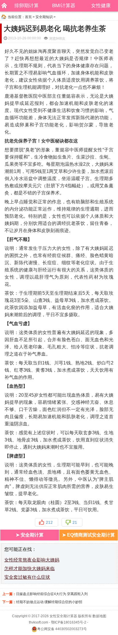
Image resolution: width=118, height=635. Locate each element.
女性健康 (101, 5)
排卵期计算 (26, 5)
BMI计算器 (63, 5)
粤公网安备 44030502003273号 (62, 629)
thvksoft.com (38, 622)
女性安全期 (58, 616)
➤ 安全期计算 (30, 534)
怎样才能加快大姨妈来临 (29, 568)
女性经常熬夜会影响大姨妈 (31, 559)
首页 (28, 17)
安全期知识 (44, 17)
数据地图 (99, 616)
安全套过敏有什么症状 (27, 577)
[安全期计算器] (3, 6)
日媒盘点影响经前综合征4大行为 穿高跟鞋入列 (52, 594)
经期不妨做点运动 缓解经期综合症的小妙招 (49, 602)
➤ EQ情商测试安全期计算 (88, 534)
